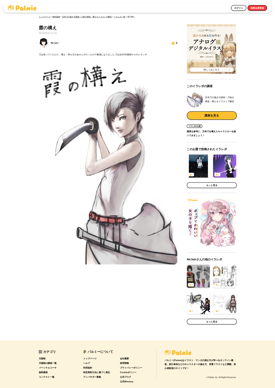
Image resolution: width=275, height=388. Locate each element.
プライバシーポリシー (131, 367)
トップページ (44, 17)
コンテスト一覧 (46, 377)
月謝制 (42, 358)
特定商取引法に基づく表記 (96, 372)
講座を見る (212, 115)
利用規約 (87, 367)
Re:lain (54, 43)
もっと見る (211, 185)
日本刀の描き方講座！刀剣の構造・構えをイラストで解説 (87, 17)
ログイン (238, 8)
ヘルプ (86, 363)
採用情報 (124, 363)
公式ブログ (125, 377)
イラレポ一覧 (119, 17)
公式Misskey (126, 381)
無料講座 (56, 17)
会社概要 (124, 358)
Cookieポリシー (128, 372)
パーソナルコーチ (48, 367)
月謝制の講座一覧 (48, 363)
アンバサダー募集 (92, 377)
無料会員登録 (257, 8)
